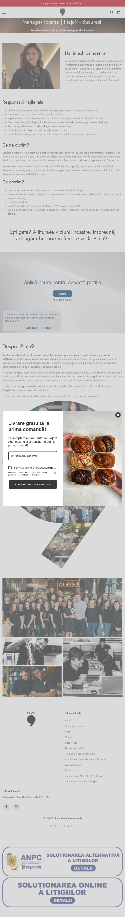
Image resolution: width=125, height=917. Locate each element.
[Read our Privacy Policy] (55, 473)
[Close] (118, 415)
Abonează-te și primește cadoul (33, 484)
